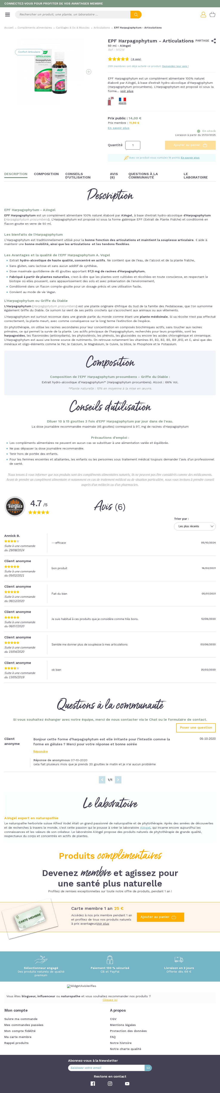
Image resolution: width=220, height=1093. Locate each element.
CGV (113, 1019)
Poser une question (196, 727)
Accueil (9, 28)
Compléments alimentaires (35, 28)
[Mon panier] (212, 14)
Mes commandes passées (23, 1025)
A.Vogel (145, 827)
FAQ (113, 1037)
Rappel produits (16, 1043)
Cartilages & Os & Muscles (73, 28)
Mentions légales (123, 1025)
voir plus (126, 91)
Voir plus (103, 923)
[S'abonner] (148, 1068)
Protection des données (128, 1031)
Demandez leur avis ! (175, 66)
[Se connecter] (205, 14)
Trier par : (181, 518)
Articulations (102, 28)
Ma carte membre (17, 1037)
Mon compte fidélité (19, 1031)
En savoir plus (118, 128)
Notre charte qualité (125, 1049)
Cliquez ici (110, 1000)
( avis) (136, 59)
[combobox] (78, 14)
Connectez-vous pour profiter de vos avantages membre (53, 3)
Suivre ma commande (20, 1019)
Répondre (40, 751)
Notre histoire (120, 1043)
